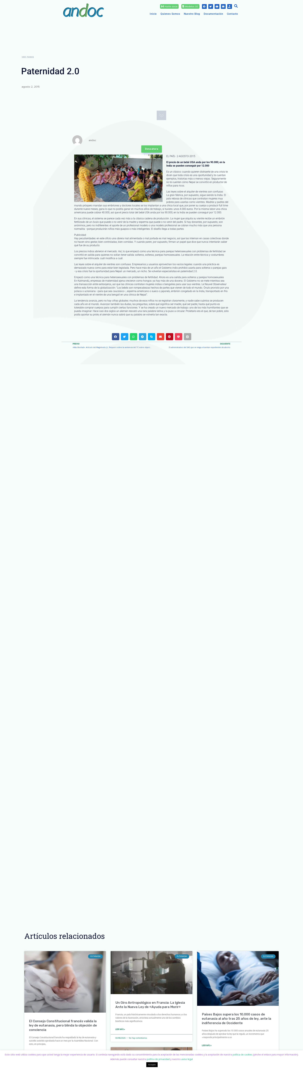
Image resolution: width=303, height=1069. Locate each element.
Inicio (153, 13)
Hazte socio (171, 6)
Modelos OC (191, 6)
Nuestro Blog (192, 13)
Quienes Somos (170, 13)
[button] (236, 6)
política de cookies (242, 1054)
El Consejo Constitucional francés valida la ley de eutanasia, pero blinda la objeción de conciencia (63, 1025)
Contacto (232, 13)
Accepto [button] (152, 1064)
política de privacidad (158, 1059)
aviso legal (187, 1059)
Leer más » (120, 1029)
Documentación (213, 13)
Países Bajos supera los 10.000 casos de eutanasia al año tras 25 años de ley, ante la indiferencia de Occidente (236, 1018)
